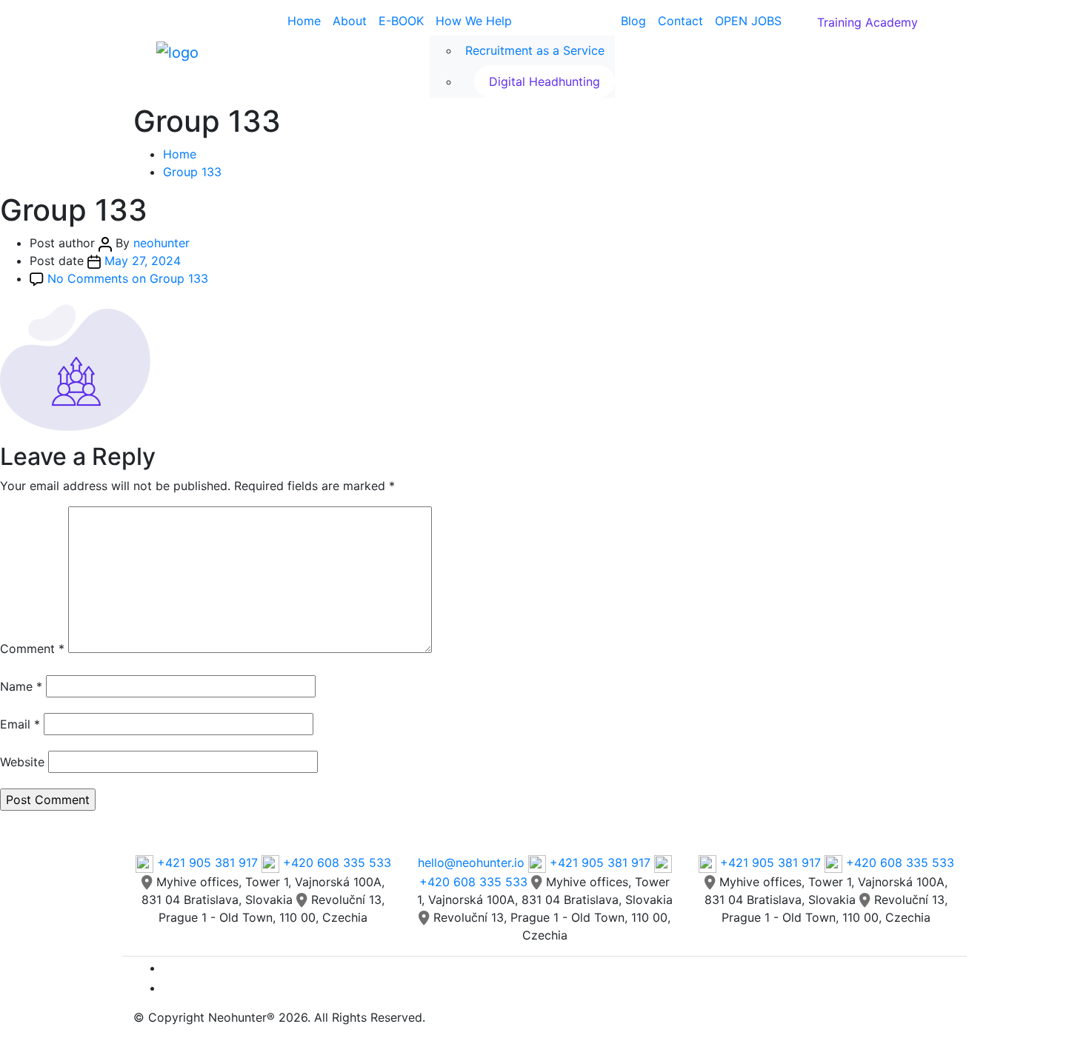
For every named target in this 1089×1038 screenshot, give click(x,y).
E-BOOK (401, 20)
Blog (633, 20)
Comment (32, 648)
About (350, 20)
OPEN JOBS (748, 20)
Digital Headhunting (544, 81)
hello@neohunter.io (471, 862)
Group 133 (192, 171)
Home (304, 20)
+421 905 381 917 (207, 862)
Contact (680, 20)
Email (20, 724)
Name (21, 686)
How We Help (474, 20)
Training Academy (867, 22)
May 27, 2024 (142, 260)
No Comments (127, 278)
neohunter (161, 242)
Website (22, 761)
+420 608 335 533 (335, 862)
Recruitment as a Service (535, 50)
